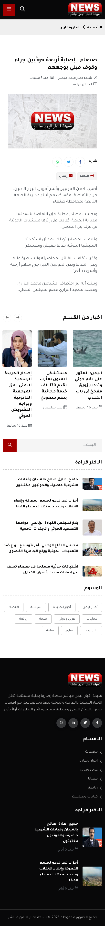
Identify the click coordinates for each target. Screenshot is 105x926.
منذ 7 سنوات (39, 78)
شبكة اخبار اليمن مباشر (75, 78)
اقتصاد (14, 607)
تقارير (69, 631)
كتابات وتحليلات (85, 797)
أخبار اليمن (90, 607)
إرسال (64, 176)
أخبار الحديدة (62, 607)
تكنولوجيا (91, 631)
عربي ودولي (67, 619)
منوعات (91, 752)
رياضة (23, 619)
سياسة (36, 607)
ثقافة (50, 631)
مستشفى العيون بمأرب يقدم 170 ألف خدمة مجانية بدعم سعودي (53, 385)
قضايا (93, 779)
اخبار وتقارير (71, 28)
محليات (92, 619)
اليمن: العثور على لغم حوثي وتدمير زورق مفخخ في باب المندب (88, 385)
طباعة (85, 176)
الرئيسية (94, 28)
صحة (43, 619)
